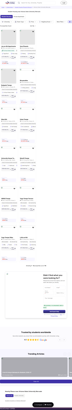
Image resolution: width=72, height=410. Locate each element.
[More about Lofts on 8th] (27, 231)
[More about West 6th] (8, 112)
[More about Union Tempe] (27, 112)
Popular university (19, 395)
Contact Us (8, 408)
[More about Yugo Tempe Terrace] (27, 192)
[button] (45, 293)
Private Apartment (19, 16)
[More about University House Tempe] (8, 151)
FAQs (13, 408)
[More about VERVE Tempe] (8, 192)
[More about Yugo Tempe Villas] (8, 231)
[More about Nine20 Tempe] (27, 151)
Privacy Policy (54, 316)
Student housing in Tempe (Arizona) (15, 400)
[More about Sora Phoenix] (27, 37)
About (2, 408)
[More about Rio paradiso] (27, 74)
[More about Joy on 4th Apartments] (8, 37)
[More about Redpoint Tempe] (8, 76)
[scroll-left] (60, 340)
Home (2, 7)
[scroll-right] (64, 340)
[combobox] (36, 2)
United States (9, 7)
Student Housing (6, 16)
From (5, 62)
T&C (61, 314)
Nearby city (9, 395)
